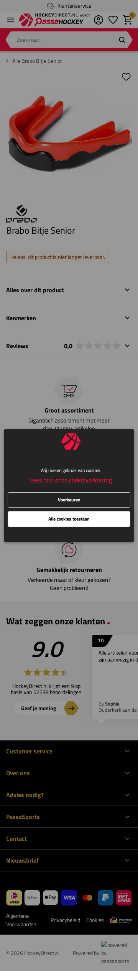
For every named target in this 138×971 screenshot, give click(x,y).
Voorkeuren (69, 499)
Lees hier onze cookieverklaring (71, 480)
